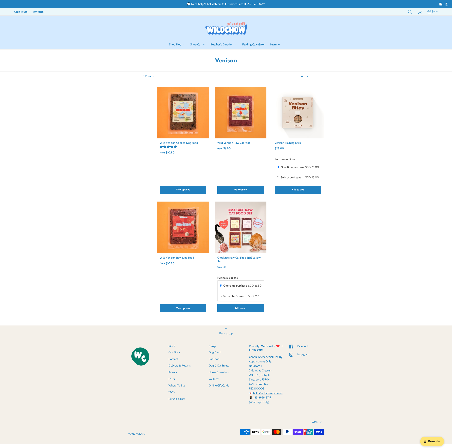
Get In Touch (20, 11)
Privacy (172, 372)
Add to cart (298, 189)
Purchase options (285, 159)
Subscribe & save (291, 177)
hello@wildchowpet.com (267, 393)
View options (183, 189)
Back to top (226, 333)
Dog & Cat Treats (219, 365)
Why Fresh (38, 11)
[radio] (278, 167)
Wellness (214, 379)
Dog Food (215, 352)
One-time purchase (292, 167)
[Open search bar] (410, 12)
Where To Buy (176, 385)
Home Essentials (219, 372)
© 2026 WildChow (136, 433)
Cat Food (214, 359)
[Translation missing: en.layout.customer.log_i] (420, 12)
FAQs (171, 379)
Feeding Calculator (253, 44)
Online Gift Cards (219, 385)
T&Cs (171, 392)
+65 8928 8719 (262, 397)
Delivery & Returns (179, 365)
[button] (168, 147)
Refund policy (176, 398)
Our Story (174, 352)
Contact (173, 359)
